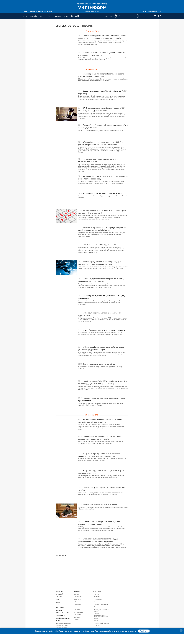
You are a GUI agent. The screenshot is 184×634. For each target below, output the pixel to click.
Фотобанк (33, 11)
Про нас (96, 594)
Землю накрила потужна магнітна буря (99, 364)
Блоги (58, 605)
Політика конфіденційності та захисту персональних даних (101, 616)
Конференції (60, 615)
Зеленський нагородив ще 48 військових (100, 505)
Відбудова (78, 597)
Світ (41, 16)
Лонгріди (59, 610)
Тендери (96, 607)
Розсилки (97, 626)
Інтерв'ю (59, 597)
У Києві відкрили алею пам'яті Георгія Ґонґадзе (102, 193)
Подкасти (59, 591)
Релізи (58, 621)
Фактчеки (78, 604)
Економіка (34, 16)
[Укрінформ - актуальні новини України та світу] (92, 7)
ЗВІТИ (96, 620)
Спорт (65, 16)
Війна (25, 16)
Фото (57, 599)
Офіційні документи (63, 618)
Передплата (98, 599)
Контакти (108, 16)
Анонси (49, 11)
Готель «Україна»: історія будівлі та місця (99, 244)
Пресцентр (42, 11)
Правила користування (101, 604)
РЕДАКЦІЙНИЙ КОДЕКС (101, 623)
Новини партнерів (62, 613)
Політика (78, 599)
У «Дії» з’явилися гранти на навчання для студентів (104, 330)
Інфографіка (60, 607)
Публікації (59, 594)
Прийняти (143, 631)
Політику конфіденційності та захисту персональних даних (115, 631)
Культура (57, 16)
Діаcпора (78, 617)
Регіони (48, 16)
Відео (58, 602)
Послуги (26, 11)
